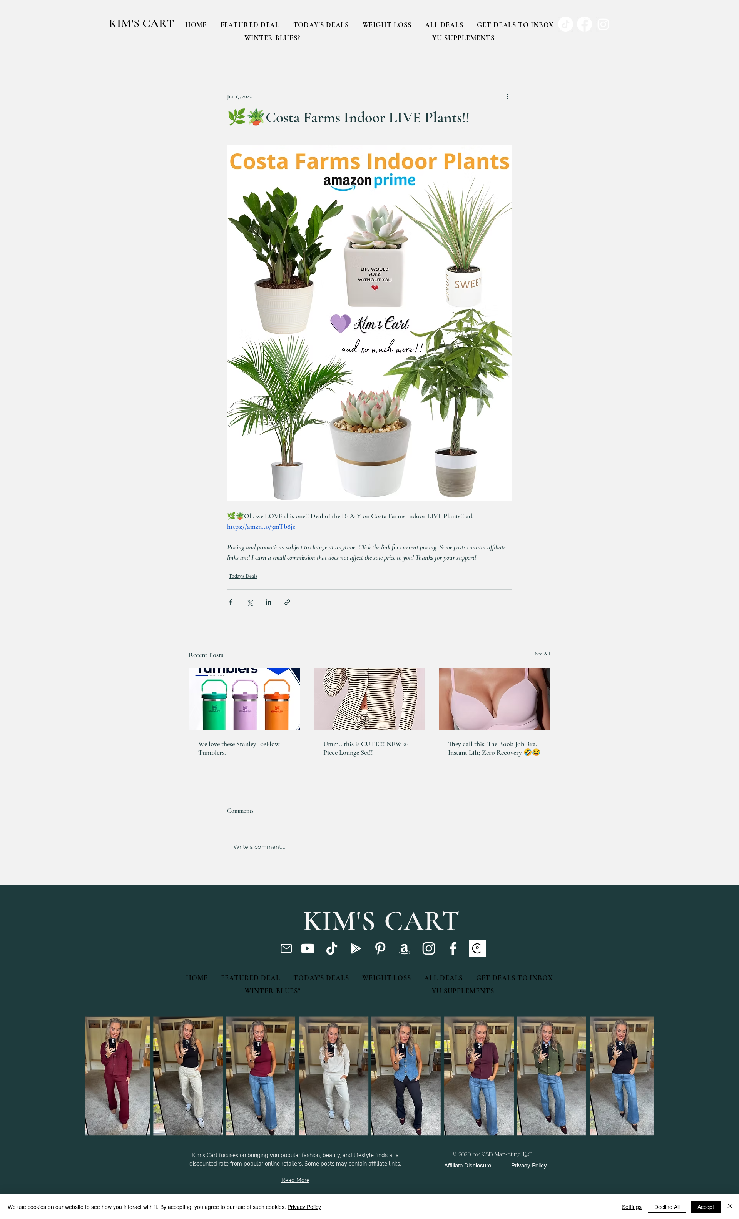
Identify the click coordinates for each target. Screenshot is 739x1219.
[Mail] (286, 948)
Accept (705, 1207)
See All (542, 653)
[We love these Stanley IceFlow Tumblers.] (244, 699)
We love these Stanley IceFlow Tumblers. (238, 748)
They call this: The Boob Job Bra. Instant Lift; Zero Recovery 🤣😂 (494, 748)
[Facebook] (453, 948)
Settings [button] (632, 1207)
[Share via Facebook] (230, 602)
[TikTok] (331, 948)
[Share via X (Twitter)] (249, 602)
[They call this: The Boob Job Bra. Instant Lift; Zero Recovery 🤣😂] (494, 699)
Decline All (667, 1207)
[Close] (729, 1207)
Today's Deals (243, 576)
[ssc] (477, 948)
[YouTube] (307, 948)
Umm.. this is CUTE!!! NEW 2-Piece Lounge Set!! (365, 748)
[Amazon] (404, 948)
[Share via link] (287, 602)
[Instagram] (428, 948)
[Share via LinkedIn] (268, 602)
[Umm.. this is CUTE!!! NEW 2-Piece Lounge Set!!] (369, 699)
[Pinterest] (380, 948)
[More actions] (507, 96)
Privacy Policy (304, 1207)
